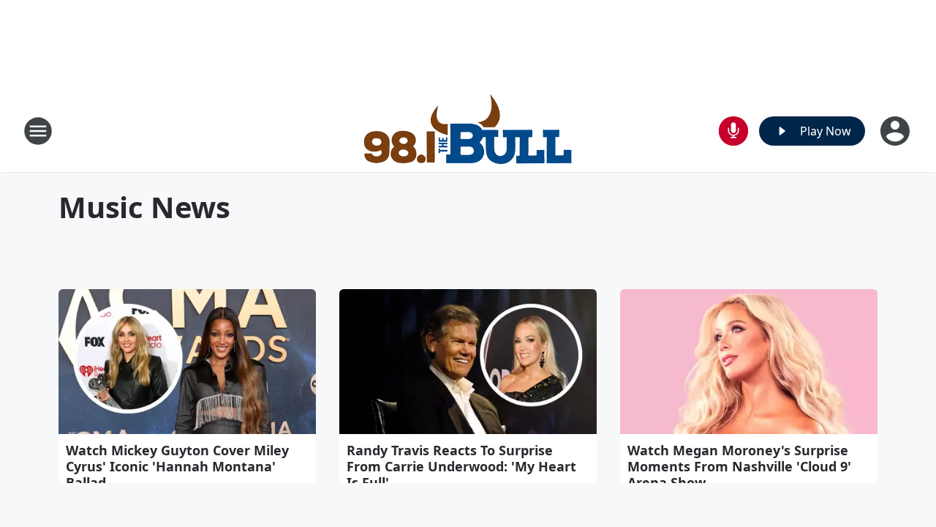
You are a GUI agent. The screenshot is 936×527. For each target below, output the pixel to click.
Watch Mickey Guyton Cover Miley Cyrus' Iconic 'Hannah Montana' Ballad (177, 466)
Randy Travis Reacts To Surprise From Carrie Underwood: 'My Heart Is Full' (461, 466)
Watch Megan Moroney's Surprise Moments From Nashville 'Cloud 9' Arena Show (739, 466)
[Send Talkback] (733, 131)
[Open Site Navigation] (38, 131)
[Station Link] (468, 130)
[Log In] (896, 131)
